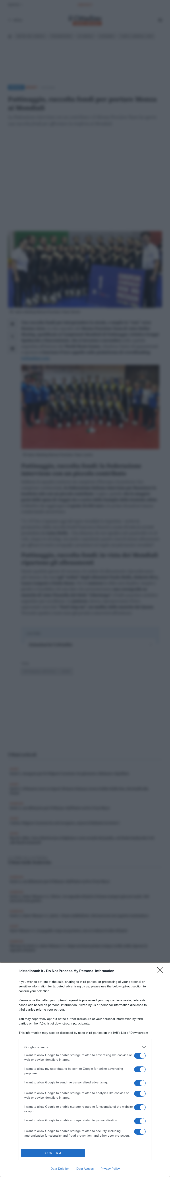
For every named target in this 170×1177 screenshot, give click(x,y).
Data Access (85, 1168)
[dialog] (85, 1070)
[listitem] (85, 1047)
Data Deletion (60, 1168)
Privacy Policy (110, 1168)
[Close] (161, 971)
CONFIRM (53, 1153)
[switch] (140, 1056)
